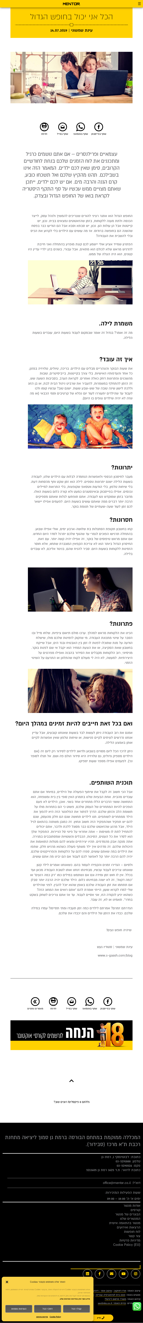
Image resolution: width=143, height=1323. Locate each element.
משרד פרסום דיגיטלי (115, 1299)
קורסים (135, 1210)
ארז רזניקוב (120, 1290)
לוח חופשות (132, 1232)
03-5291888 (123, 1161)
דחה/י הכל (47, 1309)
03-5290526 (124, 1166)
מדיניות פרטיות (42, 1317)
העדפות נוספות (18, 1309)
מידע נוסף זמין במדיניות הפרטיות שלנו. (74, 1299)
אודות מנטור (131, 1206)
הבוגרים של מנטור (127, 1214)
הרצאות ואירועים (128, 1227)
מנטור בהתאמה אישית (124, 1223)
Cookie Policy (55, 1317)
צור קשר (134, 1236)
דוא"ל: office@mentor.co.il (121, 1183)
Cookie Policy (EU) (126, 1245)
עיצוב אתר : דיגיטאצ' (100, 1290)
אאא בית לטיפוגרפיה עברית (110, 1294)
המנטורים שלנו (130, 1219)
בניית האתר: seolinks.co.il (112, 1303)
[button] (7, 1282)
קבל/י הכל (76, 1309)
